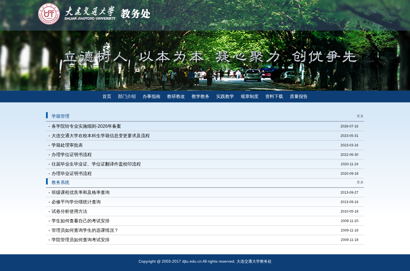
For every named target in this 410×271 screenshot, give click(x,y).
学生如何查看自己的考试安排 (81, 220)
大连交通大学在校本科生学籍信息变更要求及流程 (101, 135)
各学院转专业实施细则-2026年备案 (86, 126)
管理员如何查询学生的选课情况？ (85, 230)
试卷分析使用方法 (69, 211)
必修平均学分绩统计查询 (76, 201)
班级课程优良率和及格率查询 (81, 192)
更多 (360, 116)
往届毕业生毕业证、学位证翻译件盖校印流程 (96, 164)
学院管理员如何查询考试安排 (81, 239)
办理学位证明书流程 (72, 154)
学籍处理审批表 (67, 145)
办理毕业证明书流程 (72, 173)
